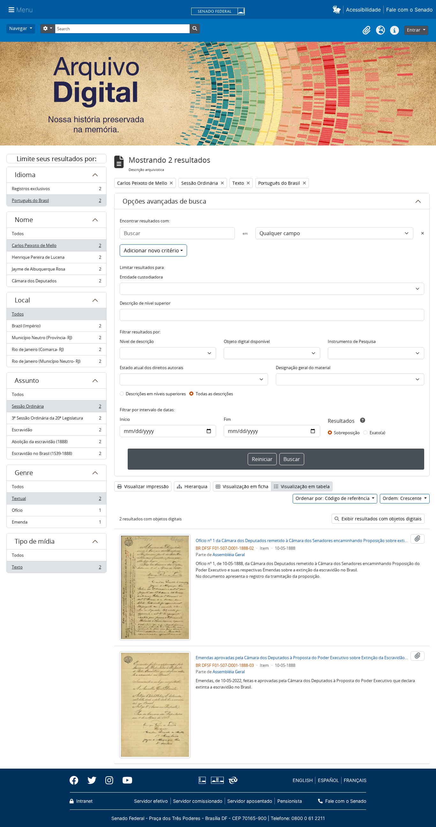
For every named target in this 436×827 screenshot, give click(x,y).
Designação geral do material (303, 367)
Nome (24, 219)
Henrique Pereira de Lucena (56, 258)
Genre (24, 472)
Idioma (25, 174)
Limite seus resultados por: (56, 158)
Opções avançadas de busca (164, 201)
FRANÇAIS (355, 780)
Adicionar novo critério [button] (151, 250)
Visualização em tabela (305, 486)
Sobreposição (347, 433)
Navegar (18, 28)
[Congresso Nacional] (217, 780)
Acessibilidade (363, 9)
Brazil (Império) (56, 327)
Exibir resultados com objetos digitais (381, 519)
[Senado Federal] (218, 12)
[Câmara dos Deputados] (203, 780)
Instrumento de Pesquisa (352, 341)
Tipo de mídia (35, 541)
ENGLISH (303, 780)
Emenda (56, 523)
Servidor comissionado (197, 801)
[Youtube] (125, 780)
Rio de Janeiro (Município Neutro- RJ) (56, 362)
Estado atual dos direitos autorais (151, 367)
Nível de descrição (137, 341)
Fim (227, 419)
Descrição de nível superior (145, 303)
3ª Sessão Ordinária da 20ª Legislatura (56, 419)
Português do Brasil (56, 201)
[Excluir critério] (422, 233)
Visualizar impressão (146, 486)
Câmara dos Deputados (56, 282)
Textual (56, 499)
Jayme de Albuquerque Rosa (56, 270)
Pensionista (289, 801)
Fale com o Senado (409, 9)
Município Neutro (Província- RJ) (56, 339)
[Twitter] (92, 780)
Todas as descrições (214, 394)
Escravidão (56, 431)
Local (22, 300)
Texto (56, 568)
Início (125, 419)
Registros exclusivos (56, 190)
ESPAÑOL (328, 780)
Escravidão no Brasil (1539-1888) (56, 455)
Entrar (414, 30)
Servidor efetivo (151, 801)
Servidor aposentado (249, 801)
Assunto (27, 380)
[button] (338, 9)
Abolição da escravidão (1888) (56, 443)
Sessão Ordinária (56, 407)
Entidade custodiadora (141, 277)
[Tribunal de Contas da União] (231, 780)
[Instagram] (109, 780)
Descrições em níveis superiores (156, 394)
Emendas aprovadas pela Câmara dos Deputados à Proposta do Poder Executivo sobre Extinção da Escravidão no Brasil (302, 657)
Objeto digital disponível (247, 341)
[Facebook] (76, 780)
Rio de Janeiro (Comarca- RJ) (56, 350)
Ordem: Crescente (403, 498)
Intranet (84, 801)
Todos (18, 233)
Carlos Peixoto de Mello (56, 246)
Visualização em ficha (245, 486)
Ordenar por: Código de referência (333, 498)
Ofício (56, 511)
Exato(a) (377, 433)
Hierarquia (195, 486)
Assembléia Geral (229, 554)
